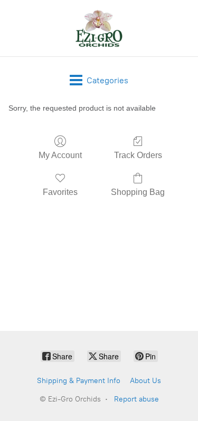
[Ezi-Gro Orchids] (99, 28)
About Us (145, 380)
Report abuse (136, 399)
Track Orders (138, 155)
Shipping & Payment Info (78, 380)
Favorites (60, 192)
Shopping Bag (138, 192)
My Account (60, 155)
